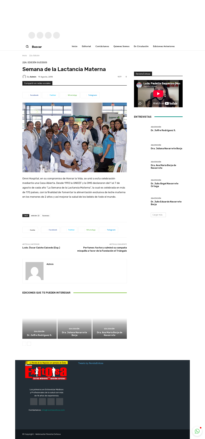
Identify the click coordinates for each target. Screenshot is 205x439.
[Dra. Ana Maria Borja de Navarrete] (109, 318)
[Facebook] (31, 35)
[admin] (24, 77)
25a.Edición (39, 331)
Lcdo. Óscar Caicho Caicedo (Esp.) (41, 247)
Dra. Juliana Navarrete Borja (74, 334)
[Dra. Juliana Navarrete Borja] (74, 318)
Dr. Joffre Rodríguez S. (39, 335)
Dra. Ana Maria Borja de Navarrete (109, 334)
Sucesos (42, 62)
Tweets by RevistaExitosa (90, 363)
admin (33, 77)
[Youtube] (56, 35)
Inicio (24, 55)
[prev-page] (24, 344)
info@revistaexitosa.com (53, 410)
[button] (27, 46)
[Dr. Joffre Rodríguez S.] (39, 318)
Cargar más (157, 215)
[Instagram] (48, 35)
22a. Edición (34, 55)
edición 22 (35, 215)
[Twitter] (40, 35)
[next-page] (29, 344)
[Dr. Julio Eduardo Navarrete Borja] (141, 201)
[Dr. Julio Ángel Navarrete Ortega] (141, 183)
